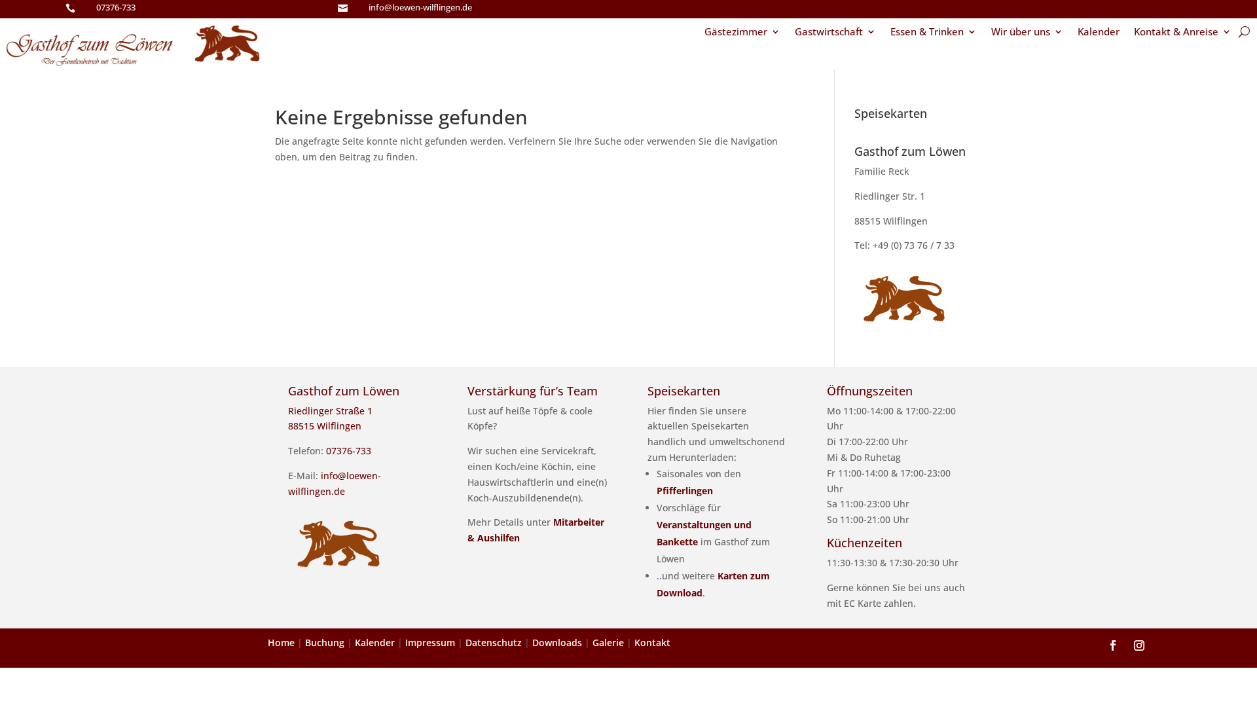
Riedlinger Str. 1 (889, 196)
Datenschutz (493, 642)
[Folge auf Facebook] (1112, 645)
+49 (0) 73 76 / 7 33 (914, 245)
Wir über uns (1020, 32)
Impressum (430, 642)
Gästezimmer (735, 32)
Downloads (557, 642)
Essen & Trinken (927, 32)
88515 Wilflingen (891, 221)
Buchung (324, 642)
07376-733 (116, 7)
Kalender (1099, 32)
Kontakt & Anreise (1176, 32)
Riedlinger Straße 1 (330, 411)
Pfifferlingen (685, 490)
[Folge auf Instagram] (1139, 645)
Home (281, 642)
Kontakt (652, 642)
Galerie (608, 642)
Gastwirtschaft (829, 32)
